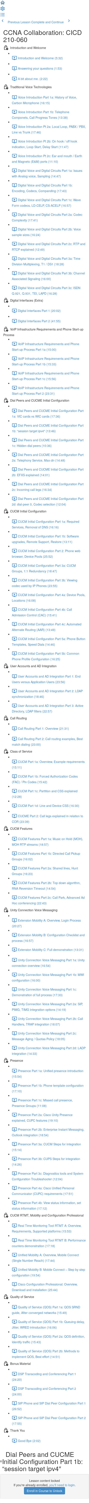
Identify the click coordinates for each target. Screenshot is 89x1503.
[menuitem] (2, 10)
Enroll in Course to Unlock (44, 1491)
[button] (2, 4)
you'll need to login (62, 1485)
